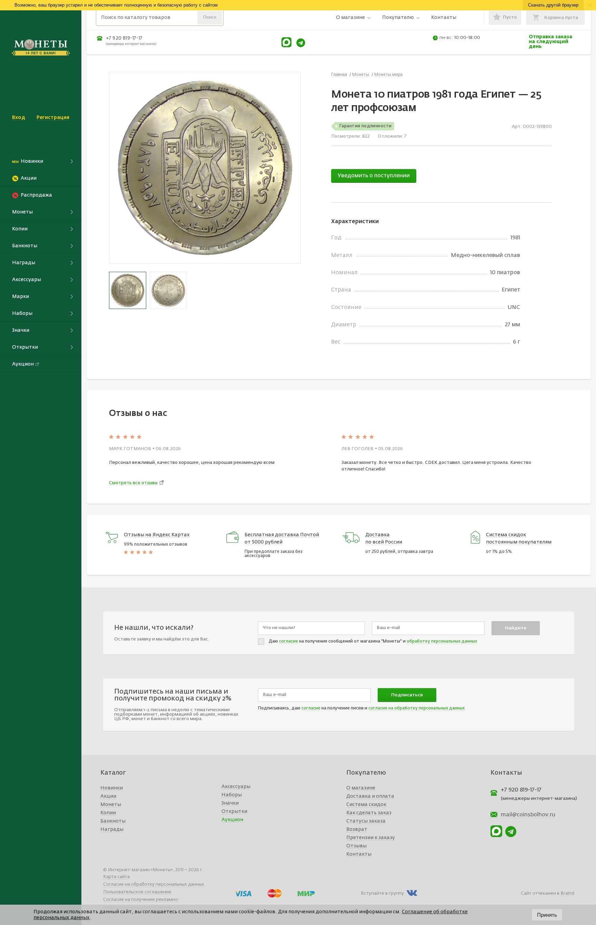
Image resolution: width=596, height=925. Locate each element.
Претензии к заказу (370, 837)
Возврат (356, 829)
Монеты (110, 804)
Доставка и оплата (370, 796)
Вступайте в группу (382, 893)
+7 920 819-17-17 (124, 38)
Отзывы (356, 846)
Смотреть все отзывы (133, 483)
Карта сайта (116, 877)
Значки (230, 803)
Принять (547, 915)
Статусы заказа (366, 821)
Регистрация (53, 117)
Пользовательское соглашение (137, 892)
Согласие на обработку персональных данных (153, 884)
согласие (288, 641)
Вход (18, 117)
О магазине (350, 17)
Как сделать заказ (368, 812)
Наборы (231, 795)
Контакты (443, 17)
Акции (108, 796)
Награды (111, 829)
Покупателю (398, 17)
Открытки (234, 811)
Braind (567, 893)
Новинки (111, 788)
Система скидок (366, 804)
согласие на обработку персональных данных (416, 708)
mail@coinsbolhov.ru (528, 815)
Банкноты (113, 821)
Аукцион (232, 819)
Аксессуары (235, 786)
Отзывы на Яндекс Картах (157, 535)
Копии (108, 812)
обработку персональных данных (442, 641)
